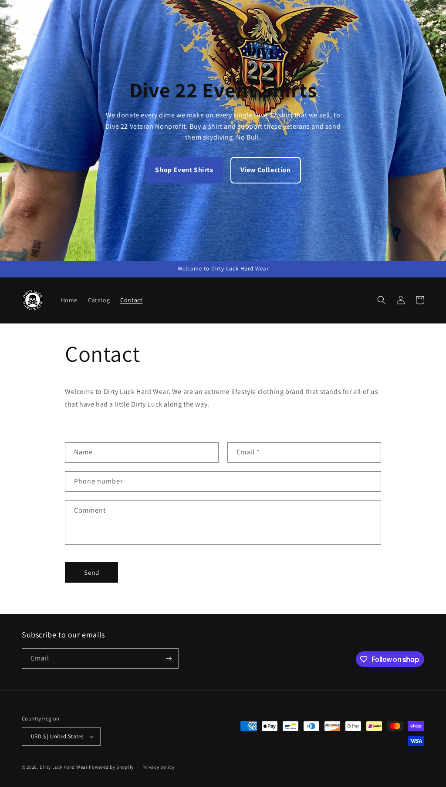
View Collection (265, 169)
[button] (381, 300)
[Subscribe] (168, 658)
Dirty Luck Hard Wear (64, 767)
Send (91, 572)
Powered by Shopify (111, 767)
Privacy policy (158, 767)
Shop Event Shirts (184, 169)
